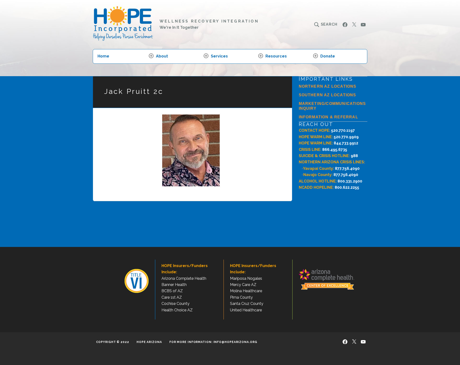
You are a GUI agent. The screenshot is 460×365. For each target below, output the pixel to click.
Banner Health (174, 284)
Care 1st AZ (171, 297)
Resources (276, 56)
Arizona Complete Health (183, 278)
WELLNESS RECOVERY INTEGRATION (209, 21)
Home (103, 56)
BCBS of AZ (172, 291)
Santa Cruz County (246, 303)
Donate (327, 56)
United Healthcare (246, 310)
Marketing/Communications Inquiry (332, 106)
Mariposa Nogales (246, 278)
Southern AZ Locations (327, 95)
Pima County (241, 297)
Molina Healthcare (246, 291)
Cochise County (175, 303)
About (162, 56)
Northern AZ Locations (327, 86)
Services (219, 56)
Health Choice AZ (177, 310)
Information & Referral (328, 117)
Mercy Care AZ (243, 284)
